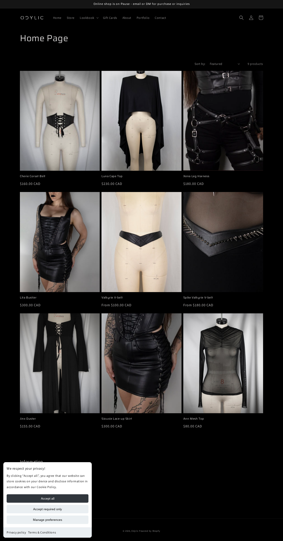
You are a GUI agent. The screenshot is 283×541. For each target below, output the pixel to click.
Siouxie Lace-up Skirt (116, 419)
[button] (88, 17)
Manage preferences (47, 520)
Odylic (135, 530)
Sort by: (200, 64)
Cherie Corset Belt (33, 176)
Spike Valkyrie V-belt (198, 298)
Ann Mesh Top (193, 419)
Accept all (47, 498)
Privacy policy (16, 532)
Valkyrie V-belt (112, 298)
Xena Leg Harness (196, 176)
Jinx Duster (28, 419)
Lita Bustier (28, 298)
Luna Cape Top (112, 176)
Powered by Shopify (149, 530)
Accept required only (47, 509)
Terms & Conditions (42, 532)
